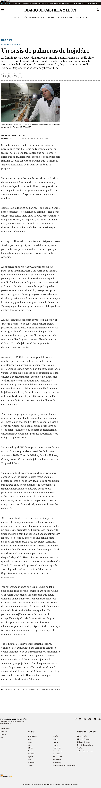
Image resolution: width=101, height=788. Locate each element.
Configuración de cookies (69, 785)
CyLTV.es (80, 748)
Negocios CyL (82, 18)
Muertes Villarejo (28, 3)
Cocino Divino (57, 751)
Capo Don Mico (16, 3)
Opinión (32, 18)
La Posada (41, 18)
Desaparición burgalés (57, 3)
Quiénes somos (5, 728)
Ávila (29, 739)
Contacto (3, 734)
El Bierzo (30, 748)
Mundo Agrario (67, 18)
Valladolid (31, 763)
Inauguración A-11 (41, 3)
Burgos (30, 742)
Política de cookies (53, 785)
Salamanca (31, 754)
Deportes (56, 742)
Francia (60, 689)
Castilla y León (20, 18)
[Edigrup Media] (6, 775)
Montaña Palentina (49, 689)
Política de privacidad (39, 785)
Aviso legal (26, 785)
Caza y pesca (57, 748)
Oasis (25, 689)
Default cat (6, 40)
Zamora (30, 766)
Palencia (31, 689)
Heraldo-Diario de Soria (85, 745)
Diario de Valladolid (83, 739)
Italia (38, 689)
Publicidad (3, 731)
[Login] (98, 9)
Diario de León (82, 736)
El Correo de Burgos (83, 742)
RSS (1, 737)
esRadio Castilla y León (85, 751)
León (29, 745)
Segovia (30, 757)
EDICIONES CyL (93, 1)
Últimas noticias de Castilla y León (64, 766)
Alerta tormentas (72, 3)
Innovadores (53, 18)
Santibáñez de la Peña (13, 689)
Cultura (55, 739)
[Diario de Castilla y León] (50, 10)
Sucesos (55, 745)
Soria (29, 760)
